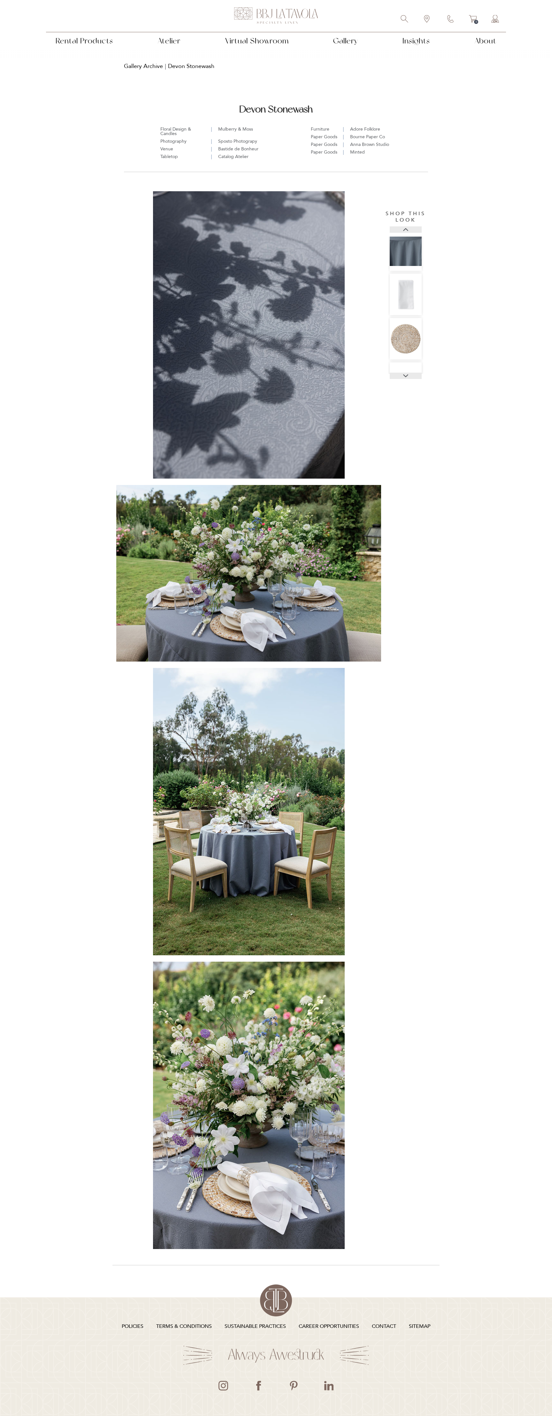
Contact (451, 19)
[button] (406, 229)
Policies (132, 1326)
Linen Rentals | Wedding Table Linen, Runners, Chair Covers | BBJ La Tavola (276, 16)
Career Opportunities (329, 1326)
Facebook (258, 1385)
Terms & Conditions (184, 1326)
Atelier (169, 40)
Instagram (223, 1385)
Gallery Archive (143, 66)
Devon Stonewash (191, 66)
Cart (473, 20)
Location (427, 19)
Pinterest (293, 1385)
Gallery (345, 40)
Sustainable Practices (255, 1326)
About (485, 40)
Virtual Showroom (257, 40)
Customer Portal (495, 19)
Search (405, 19)
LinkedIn (329, 1385)
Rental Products (84, 40)
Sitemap (419, 1326)
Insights (416, 40)
